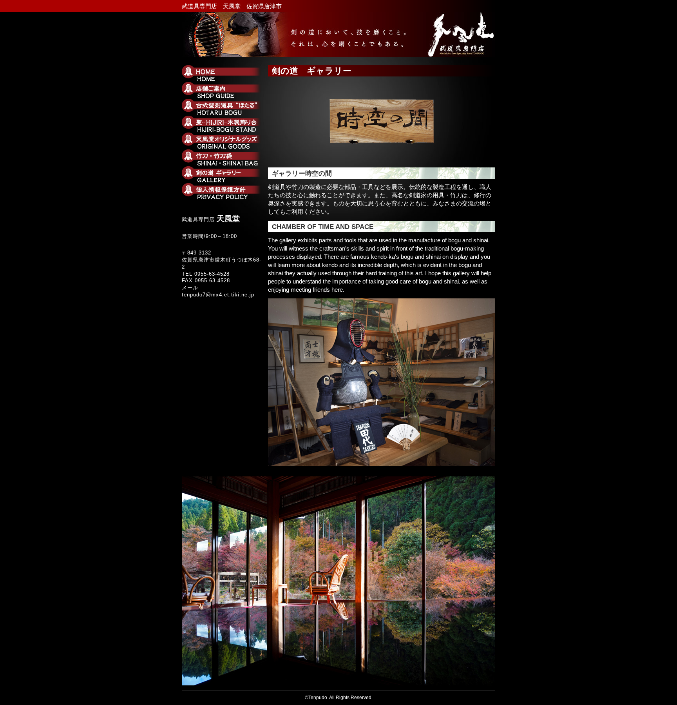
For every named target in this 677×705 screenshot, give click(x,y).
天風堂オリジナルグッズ (223, 141)
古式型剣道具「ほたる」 (223, 107)
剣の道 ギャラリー (223, 174)
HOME (223, 73)
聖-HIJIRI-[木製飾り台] (223, 124)
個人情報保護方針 (223, 191)
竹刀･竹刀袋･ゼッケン (223, 157)
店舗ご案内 (223, 90)
